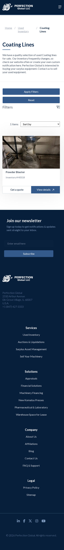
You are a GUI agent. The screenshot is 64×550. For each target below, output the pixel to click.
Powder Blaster (15, 172)
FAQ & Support (31, 465)
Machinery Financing (31, 392)
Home (8, 27)
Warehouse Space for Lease (31, 414)
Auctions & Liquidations (31, 341)
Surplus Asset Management (31, 349)
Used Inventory (23, 29)
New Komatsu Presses (31, 400)
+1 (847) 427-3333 (13, 306)
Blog (31, 451)
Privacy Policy (31, 487)
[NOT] (31, 152)
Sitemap (31, 494)
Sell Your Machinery (31, 356)
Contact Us (31, 458)
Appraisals (31, 378)
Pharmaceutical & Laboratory (31, 407)
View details (44, 189)
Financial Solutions (31, 385)
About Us (31, 436)
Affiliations (31, 443)
